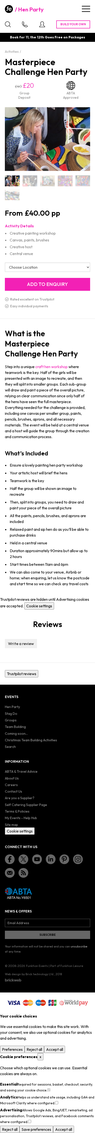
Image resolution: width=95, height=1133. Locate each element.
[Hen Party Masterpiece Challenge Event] (47, 181)
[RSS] (23, 873)
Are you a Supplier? (19, 798)
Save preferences (36, 1129)
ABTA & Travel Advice (21, 771)
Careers (11, 785)
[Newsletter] (10, 873)
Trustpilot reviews (21, 673)
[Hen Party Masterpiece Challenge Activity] (29, 181)
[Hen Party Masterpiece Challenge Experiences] (83, 181)
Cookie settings (39, 605)
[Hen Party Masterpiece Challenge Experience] (65, 181)
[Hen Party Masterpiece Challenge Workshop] (12, 195)
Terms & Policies (17, 811)
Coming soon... (16, 733)
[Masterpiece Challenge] (12, 181)
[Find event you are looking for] (8, 24)
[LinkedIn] (50, 859)
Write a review (21, 643)
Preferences (12, 1049)
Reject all (34, 1049)
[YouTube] (37, 859)
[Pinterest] (64, 859)
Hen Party (31, 9)
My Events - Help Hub (21, 818)
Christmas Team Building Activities (31, 740)
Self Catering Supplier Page (26, 805)
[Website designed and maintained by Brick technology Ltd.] (13, 980)
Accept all (54, 1049)
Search (10, 746)
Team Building (15, 727)
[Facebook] (10, 859)
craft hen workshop (51, 366)
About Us (12, 778)
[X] (23, 859)
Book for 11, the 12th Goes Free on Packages (47, 37)
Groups (11, 720)
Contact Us (13, 791)
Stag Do (11, 713)
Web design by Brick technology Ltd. (29, 974)
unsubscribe (79, 946)
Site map (11, 825)
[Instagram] (78, 859)
